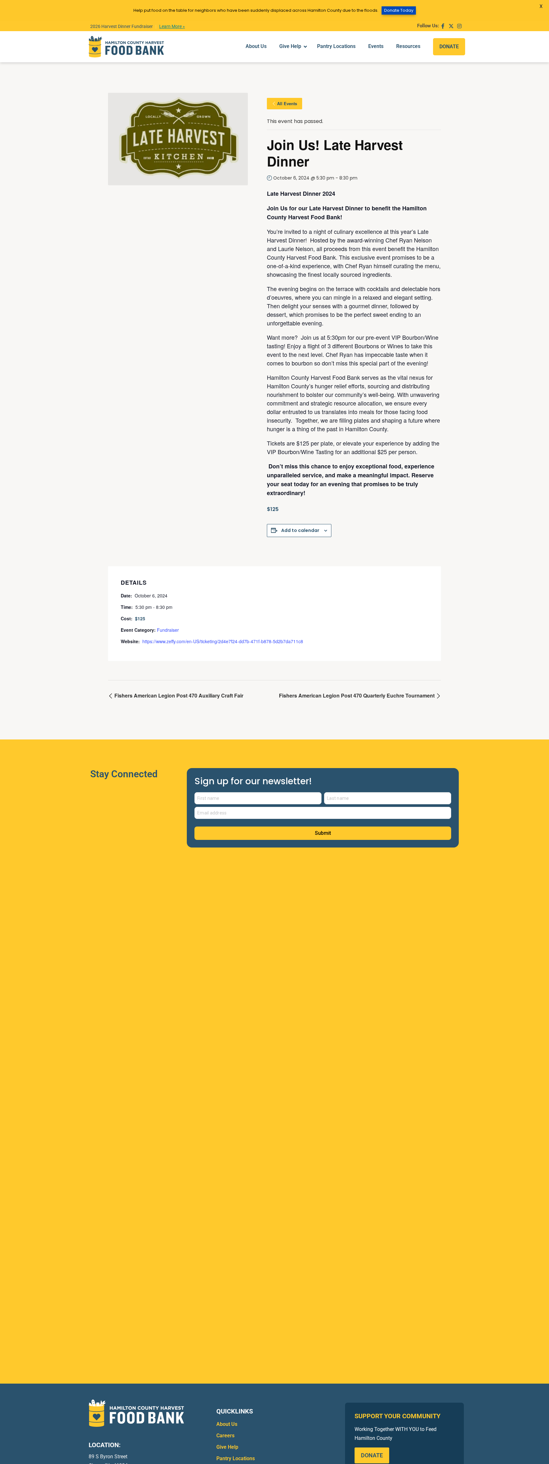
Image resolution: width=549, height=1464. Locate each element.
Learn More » (172, 26)
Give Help (227, 1447)
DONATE (449, 47)
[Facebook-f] (442, 26)
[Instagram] (459, 26)
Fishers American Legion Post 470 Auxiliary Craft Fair (178, 695)
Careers (225, 1436)
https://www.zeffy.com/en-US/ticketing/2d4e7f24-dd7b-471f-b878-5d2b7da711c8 (222, 641)
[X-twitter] (451, 26)
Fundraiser (168, 630)
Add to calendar (300, 530)
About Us (226, 1424)
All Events (287, 103)
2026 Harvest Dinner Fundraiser (121, 26)
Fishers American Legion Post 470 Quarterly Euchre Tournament (357, 695)
